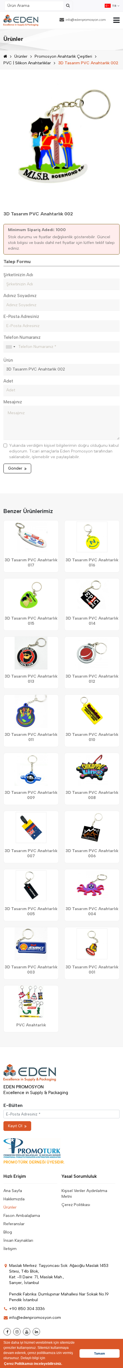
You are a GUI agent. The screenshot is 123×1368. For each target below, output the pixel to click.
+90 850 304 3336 (27, 1308)
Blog (7, 1232)
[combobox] (10, 346)
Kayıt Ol (15, 1125)
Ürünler (20, 56)
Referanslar (14, 1223)
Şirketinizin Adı (18, 274)
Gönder (15, 468)
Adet (8, 381)
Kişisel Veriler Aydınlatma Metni (84, 1193)
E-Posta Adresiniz (21, 316)
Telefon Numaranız (22, 337)
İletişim (10, 1248)
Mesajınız (12, 401)
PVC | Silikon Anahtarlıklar (27, 63)
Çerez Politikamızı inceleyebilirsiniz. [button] (33, 1364)
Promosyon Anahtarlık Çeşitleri (63, 56)
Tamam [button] (99, 1353)
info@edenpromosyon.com (86, 20)
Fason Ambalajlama (21, 1215)
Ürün (8, 360)
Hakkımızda (14, 1199)
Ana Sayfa (12, 1190)
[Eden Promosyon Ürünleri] (20, 20)
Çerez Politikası (75, 1204)
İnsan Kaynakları (18, 1240)
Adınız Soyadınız (20, 295)
